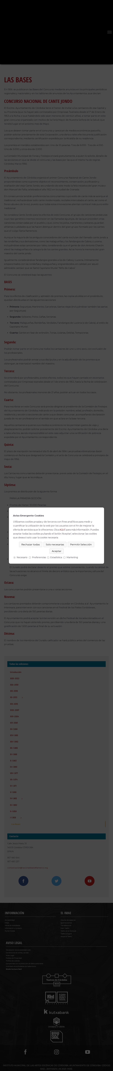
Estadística (56, 557)
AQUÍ (62, 529)
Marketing (72, 557)
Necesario (22, 557)
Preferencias (39, 557)
